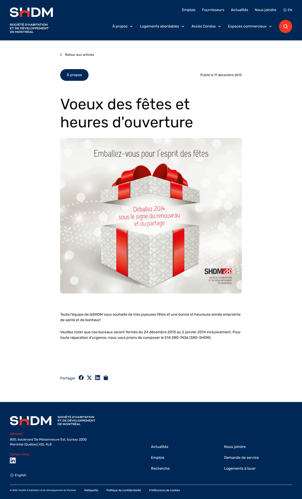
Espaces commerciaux (247, 26)
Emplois (188, 10)
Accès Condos (203, 26)
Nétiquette (91, 490)
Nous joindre (265, 10)
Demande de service (241, 457)
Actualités (239, 10)
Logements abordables (159, 26)
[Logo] (31, 20)
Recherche (160, 468)
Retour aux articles (79, 55)
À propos (120, 26)
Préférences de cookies (164, 490)
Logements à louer (240, 468)
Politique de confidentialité (123, 490)
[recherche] (285, 26)
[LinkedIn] (13, 460)
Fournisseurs (213, 10)
